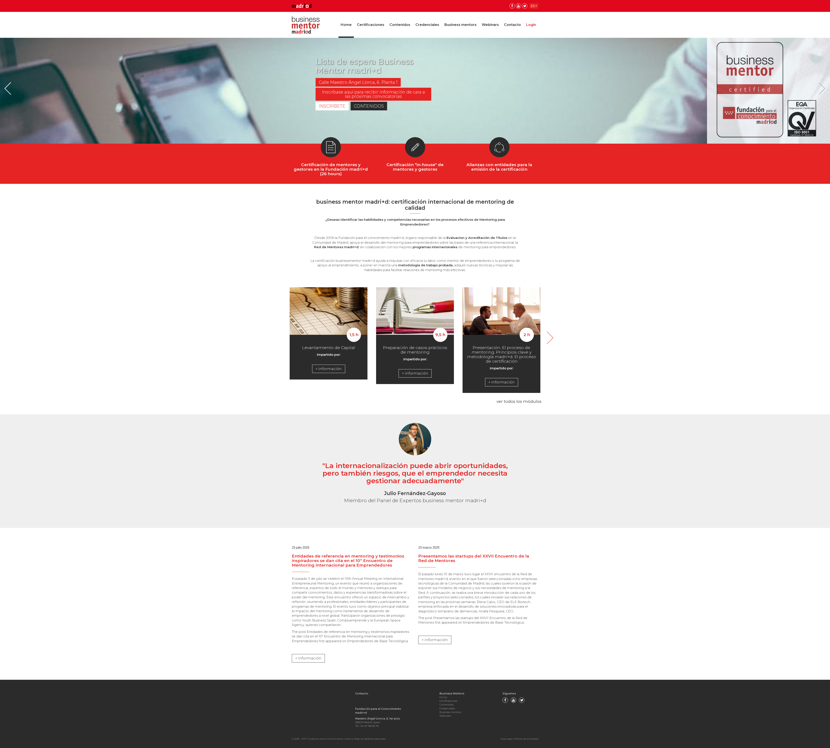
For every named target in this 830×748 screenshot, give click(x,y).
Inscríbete (332, 106)
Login (531, 25)
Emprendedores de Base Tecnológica (377, 641)
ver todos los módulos (518, 401)
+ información (329, 369)
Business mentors (460, 25)
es (533, 6)
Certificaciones (370, 25)
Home (346, 25)
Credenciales (427, 25)
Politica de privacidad (526, 738)
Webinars (490, 25)
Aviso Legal (507, 738)
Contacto (512, 25)
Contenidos (399, 25)
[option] (415, 91)
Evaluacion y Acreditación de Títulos (477, 238)
